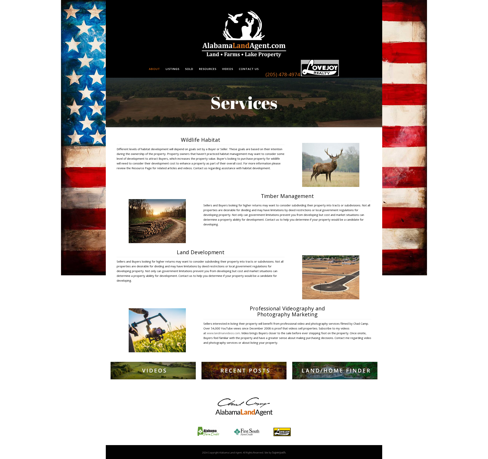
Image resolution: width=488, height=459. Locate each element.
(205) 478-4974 (283, 74)
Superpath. (279, 452)
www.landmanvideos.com (223, 333)
